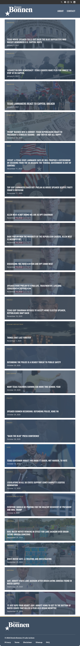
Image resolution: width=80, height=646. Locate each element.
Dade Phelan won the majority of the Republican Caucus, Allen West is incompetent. (39, 238)
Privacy (8, 642)
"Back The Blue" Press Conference (23, 436)
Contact (71, 11)
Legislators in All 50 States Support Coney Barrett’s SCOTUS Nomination (36, 484)
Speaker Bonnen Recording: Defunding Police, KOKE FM (33, 411)
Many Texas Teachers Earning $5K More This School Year (34, 386)
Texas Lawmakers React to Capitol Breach (31, 103)
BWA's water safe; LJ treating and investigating (29, 558)
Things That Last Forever (19, 337)
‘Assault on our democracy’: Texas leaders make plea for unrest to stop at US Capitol (39, 71)
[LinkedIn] (74, 2)
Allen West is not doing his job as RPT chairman (30, 214)
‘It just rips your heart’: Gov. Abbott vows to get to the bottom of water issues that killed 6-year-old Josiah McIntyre (39, 607)
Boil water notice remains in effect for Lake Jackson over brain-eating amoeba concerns (38, 533)
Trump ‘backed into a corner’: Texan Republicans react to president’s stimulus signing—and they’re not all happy (34, 133)
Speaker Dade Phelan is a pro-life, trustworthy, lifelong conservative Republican (34, 287)
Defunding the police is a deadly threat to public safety (34, 362)
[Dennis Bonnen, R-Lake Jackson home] (19, 11)
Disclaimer (27, 642)
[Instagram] (68, 2)
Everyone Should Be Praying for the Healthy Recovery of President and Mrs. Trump (39, 508)
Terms (17, 642)
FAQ (48, 642)
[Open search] (62, 2)
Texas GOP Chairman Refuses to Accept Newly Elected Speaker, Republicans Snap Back (36, 311)
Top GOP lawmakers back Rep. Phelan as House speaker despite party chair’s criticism (39, 189)
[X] (71, 2)
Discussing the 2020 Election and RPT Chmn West (30, 263)
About (61, 11)
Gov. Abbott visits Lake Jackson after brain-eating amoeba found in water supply (39, 582)
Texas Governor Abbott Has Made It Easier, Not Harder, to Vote (37, 460)
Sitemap (39, 642)
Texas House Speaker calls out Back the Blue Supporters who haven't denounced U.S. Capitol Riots (36, 41)
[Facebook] (65, 2)
